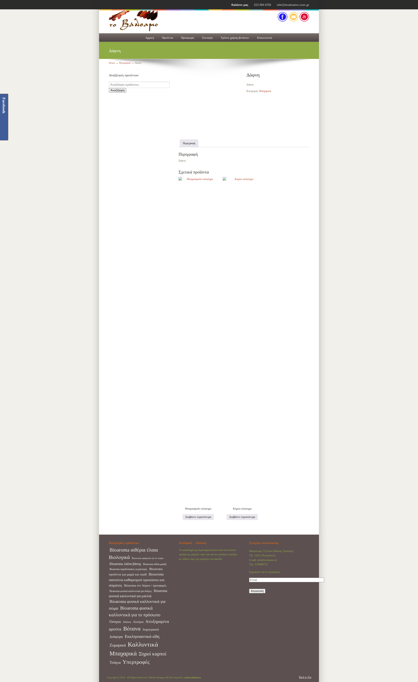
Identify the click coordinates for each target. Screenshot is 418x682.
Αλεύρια (138, 622)
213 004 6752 (262, 5)
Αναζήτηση (118, 90)
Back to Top (305, 677)
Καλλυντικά (143, 644)
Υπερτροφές (136, 662)
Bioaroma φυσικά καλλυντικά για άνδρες (131, 591)
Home (112, 63)
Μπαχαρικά (125, 63)
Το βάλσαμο (152, 21)
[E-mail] (293, 20)
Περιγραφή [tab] (189, 143)
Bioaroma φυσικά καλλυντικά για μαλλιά (138, 593)
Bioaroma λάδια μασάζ (155, 564)
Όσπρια (115, 622)
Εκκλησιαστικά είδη (142, 636)
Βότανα (132, 628)
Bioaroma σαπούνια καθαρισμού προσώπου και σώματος (137, 580)
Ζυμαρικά (118, 645)
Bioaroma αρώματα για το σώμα (147, 558)
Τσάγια (115, 662)
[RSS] (304, 20)
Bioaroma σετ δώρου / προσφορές (145, 585)
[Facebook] (111, 5)
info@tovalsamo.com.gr (293, 5)
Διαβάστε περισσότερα (198, 517)
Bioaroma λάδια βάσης (125, 564)
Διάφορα (116, 637)
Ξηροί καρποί (152, 654)
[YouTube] (115, 5)
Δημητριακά (151, 629)
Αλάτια (127, 622)
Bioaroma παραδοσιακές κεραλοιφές (128, 569)
